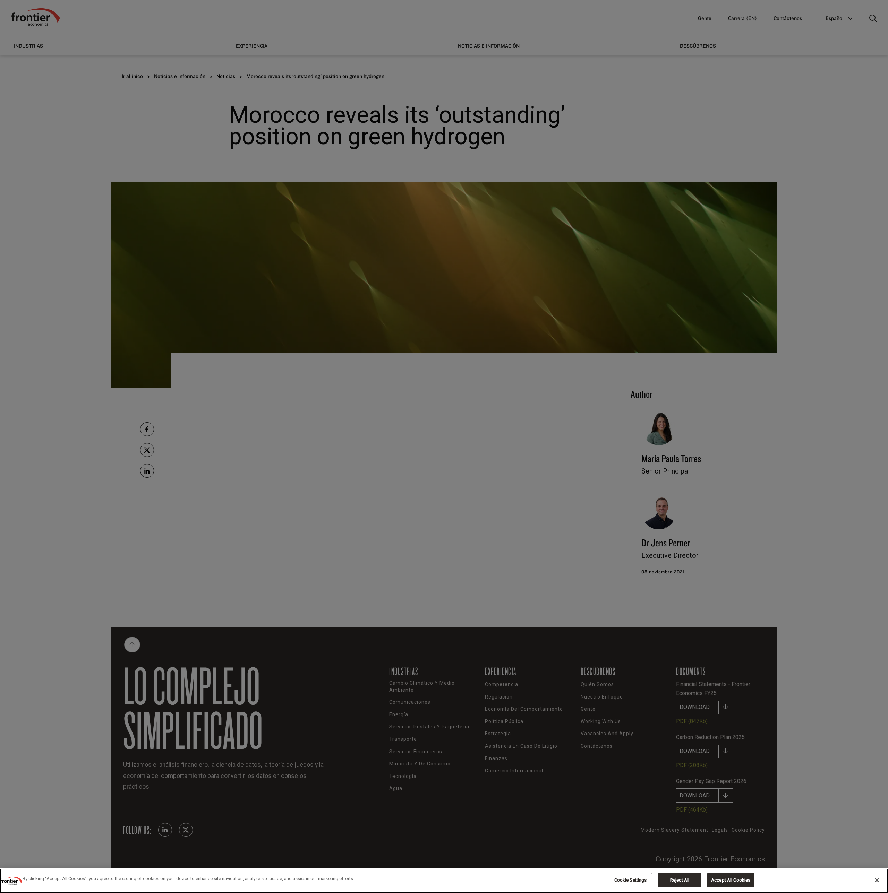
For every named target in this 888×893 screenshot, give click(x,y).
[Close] (877, 880)
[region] (444, 880)
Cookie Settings (630, 880)
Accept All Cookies (730, 880)
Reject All (679, 880)
